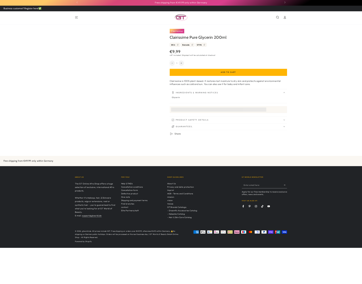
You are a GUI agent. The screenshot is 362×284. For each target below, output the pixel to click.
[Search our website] (277, 17)
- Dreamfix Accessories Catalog (182, 210)
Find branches (127, 204)
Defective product (129, 193)
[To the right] (284, 2)
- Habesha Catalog (176, 214)
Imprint (170, 190)
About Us (171, 183)
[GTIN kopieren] (204, 45)
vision (170, 200)
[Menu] (76, 17)
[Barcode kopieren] (192, 45)
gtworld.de (86, 231)
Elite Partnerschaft (130, 210)
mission (170, 197)
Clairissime (177, 31)
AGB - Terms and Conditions (180, 193)
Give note (125, 197)
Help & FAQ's (127, 183)
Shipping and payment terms (134, 200)
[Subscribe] (285, 185)
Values (170, 204)
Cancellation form (129, 190)
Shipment (186, 55)
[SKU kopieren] (178, 45)
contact (124, 207)
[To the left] (77, 2)
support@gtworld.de (92, 215)
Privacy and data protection (180, 187)
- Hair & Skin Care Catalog (179, 217)
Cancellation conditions (132, 187)
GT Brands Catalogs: (177, 207)
